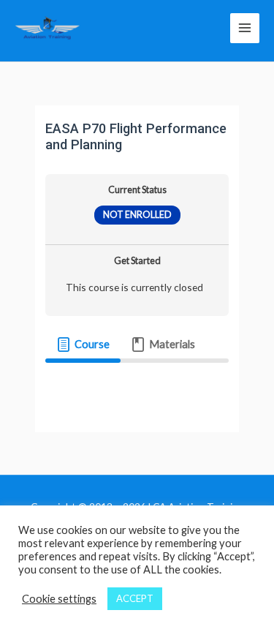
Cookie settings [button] (59, 598)
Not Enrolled (137, 214)
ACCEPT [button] (134, 598)
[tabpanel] (136, 384)
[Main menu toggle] (244, 27)
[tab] (82, 344)
